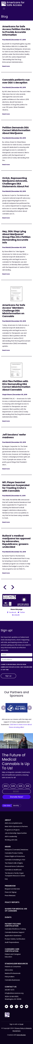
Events (8, 917)
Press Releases (10, 896)
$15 (27, 786)
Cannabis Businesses (12, 980)
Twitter (22, 612)
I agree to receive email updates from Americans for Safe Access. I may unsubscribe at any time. (16, 667)
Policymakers (9, 977)
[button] (3, 707)
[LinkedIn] (26, 1006)
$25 (20, 786)
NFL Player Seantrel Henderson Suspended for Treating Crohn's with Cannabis (15, 486)
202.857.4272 (9, 990)
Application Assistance (13, 936)
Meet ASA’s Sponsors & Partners (16, 826)
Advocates (9, 970)
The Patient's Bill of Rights (14, 863)
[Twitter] (6, 1006)
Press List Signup (10, 892)
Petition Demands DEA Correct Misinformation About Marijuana (16, 130)
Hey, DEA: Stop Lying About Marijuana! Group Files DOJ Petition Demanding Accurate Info (16, 237)
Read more (6, 66)
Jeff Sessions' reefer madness (14, 436)
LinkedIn (17, 615)
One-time (6, 806)
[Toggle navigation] (3, 8)
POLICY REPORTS (12, 902)
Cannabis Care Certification (12, 950)
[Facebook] (11, 1006)
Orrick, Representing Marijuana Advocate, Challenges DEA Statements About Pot (15, 182)
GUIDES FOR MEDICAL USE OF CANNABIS (16, 910)
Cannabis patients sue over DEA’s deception (16, 81)
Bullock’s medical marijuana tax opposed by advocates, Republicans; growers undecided (16, 541)
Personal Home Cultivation (14, 866)
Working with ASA (11, 840)
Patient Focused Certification (13, 925)
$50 (6, 786)
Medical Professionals (12, 973)
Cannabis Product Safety (14, 853)
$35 (13, 786)
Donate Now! (16, 796)
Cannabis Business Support (14, 932)
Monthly (16, 806)
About (8, 820)
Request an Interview (12, 889)
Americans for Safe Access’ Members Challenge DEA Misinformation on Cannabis (13, 310)
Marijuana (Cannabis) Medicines (16, 850)
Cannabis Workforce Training (15, 929)
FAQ (6, 879)
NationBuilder (21, 1035)
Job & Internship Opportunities (16, 833)
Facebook (12, 612)
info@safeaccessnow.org (14, 993)
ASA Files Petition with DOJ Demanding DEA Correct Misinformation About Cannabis (16, 385)
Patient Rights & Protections (15, 856)
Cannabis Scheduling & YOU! (15, 860)
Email (21, 1024)
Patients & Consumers (13, 967)
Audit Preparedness (12, 942)
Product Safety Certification (15, 939)
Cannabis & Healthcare (13, 870)
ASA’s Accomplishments (13, 823)
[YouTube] (21, 1006)
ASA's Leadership (11, 836)
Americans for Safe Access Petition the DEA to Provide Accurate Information (16, 30)
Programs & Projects (12, 830)
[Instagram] (16, 1006)
